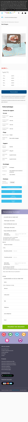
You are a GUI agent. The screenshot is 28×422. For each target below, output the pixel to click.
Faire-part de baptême (5, 366)
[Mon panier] (25, 13)
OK (14, 9)
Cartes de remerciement (6, 368)
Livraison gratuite (4, 352)
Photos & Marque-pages (6, 369)
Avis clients (3, 353)
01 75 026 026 (8, 375)
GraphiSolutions (15, 390)
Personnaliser (14, 92)
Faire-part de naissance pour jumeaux (8, 364)
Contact (2, 355)
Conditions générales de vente (7, 350)
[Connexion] (22, 13)
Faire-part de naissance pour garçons (8, 363)
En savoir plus (10, 9)
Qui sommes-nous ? (5, 349)
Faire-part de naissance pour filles (7, 361)
